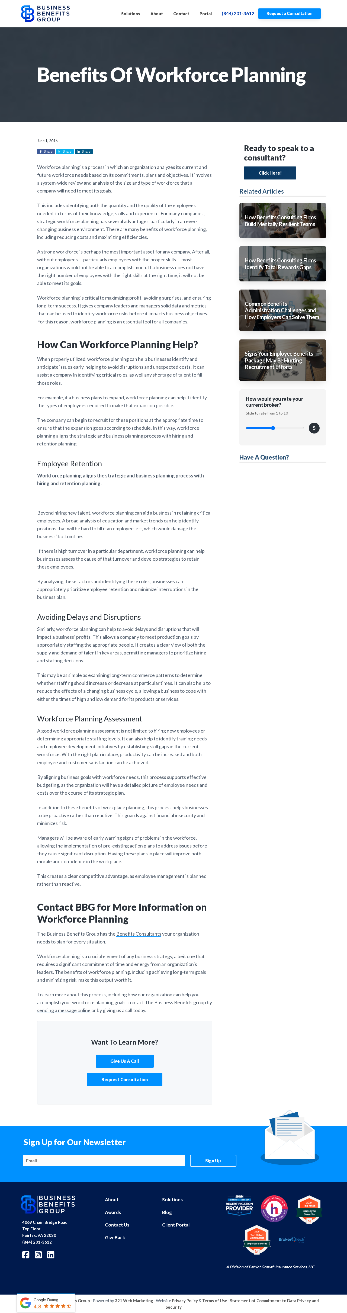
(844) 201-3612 (238, 13)
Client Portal (175, 1225)
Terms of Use (214, 1300)
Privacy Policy (185, 1300)
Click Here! (270, 172)
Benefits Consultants (138, 934)
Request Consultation (124, 1079)
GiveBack (115, 1237)
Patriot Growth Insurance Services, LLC (281, 1266)
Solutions (172, 1199)
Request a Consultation (289, 13)
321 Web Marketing (134, 1300)
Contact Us (117, 1225)
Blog (167, 1212)
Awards (113, 1212)
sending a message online (64, 1010)
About (112, 1199)
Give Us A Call (124, 1061)
